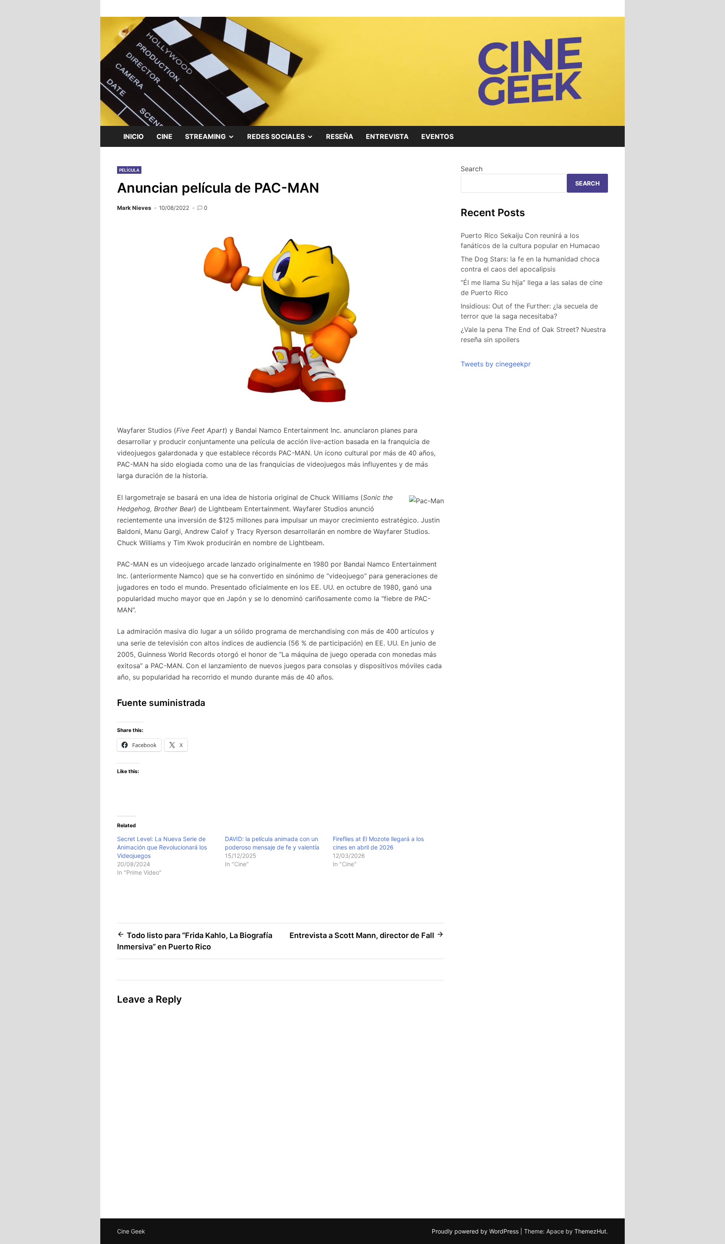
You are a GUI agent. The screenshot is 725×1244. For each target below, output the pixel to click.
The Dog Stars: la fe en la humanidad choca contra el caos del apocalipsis (530, 264)
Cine (164, 136)
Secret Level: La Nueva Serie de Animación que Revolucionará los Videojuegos (162, 847)
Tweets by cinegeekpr (496, 364)
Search (471, 169)
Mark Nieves (134, 207)
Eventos (437, 136)
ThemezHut (590, 1231)
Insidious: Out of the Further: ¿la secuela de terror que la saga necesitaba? (529, 311)
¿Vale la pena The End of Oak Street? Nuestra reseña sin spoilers (533, 334)
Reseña (339, 136)
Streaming (213, 139)
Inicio (133, 136)
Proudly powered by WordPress (476, 1231)
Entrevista (387, 136)
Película (129, 169)
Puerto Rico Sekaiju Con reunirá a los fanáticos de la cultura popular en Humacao (530, 240)
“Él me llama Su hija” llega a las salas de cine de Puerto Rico (531, 287)
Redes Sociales (283, 139)
